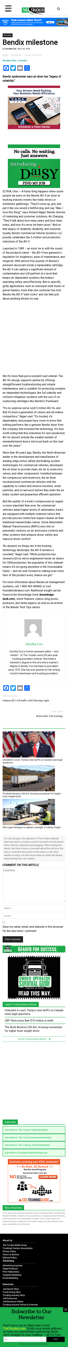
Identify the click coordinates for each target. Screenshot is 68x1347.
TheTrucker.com (14, 1328)
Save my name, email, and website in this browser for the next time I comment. (33, 929)
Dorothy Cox (10, 49)
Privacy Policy (9, 1251)
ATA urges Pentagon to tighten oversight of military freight (32, 827)
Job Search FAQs (11, 1289)
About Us (7, 1240)
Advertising (8, 1260)
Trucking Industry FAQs (14, 1295)
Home (5, 55)
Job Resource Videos (13, 1301)
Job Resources (10, 1298)
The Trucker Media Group (15, 1245)
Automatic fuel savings (49, 716)
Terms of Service (11, 1254)
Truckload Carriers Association (18, 1248)
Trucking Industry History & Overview (20, 1304)
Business (8, 35)
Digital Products (10, 1268)
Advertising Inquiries (12, 1265)
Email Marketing (10, 1278)
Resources (8, 1284)
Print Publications (11, 1272)
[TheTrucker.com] (31, 10)
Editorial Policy (10, 1257)
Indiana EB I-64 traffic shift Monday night (26, 700)
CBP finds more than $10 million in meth (29, 1020)
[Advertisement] (34, 337)
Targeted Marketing (12, 1275)
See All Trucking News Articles (32, 1039)
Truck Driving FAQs (12, 1292)
